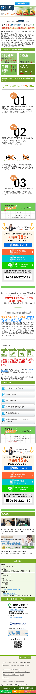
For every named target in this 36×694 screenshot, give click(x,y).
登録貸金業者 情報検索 (16, 617)
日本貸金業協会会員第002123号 (11, 589)
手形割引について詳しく (9, 681)
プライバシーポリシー (8, 672)
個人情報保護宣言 (15, 669)
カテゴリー (6, 677)
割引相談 (27, 665)
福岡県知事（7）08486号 (10, 594)
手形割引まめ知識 (14, 665)
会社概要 (22, 665)
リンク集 (22, 674)
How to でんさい (20, 681)
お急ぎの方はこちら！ (18, 688)
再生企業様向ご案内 (21, 662)
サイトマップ (6, 669)
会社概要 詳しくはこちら (18, 599)
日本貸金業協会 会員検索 (17, 610)
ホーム (4, 662)
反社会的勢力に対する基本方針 (11, 674)
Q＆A (28, 662)
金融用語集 (6, 665)
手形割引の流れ (11, 662)
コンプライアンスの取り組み (22, 672)
